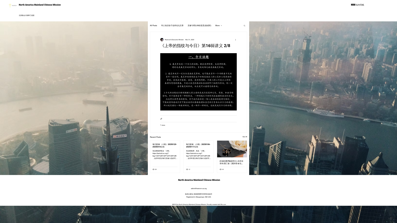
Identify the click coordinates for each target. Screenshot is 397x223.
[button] (244, 25)
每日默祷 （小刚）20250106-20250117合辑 (198, 145)
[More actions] (235, 39)
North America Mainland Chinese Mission (40, 5)
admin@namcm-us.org (199, 188)
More (217, 25)
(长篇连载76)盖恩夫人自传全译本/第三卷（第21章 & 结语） (231, 162)
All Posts (153, 25)
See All (245, 137)
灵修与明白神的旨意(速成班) (199, 25)
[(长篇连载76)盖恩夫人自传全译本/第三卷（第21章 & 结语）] (232, 149)
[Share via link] (161, 119)
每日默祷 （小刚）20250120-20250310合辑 (164, 145)
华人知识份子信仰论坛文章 (172, 25)
